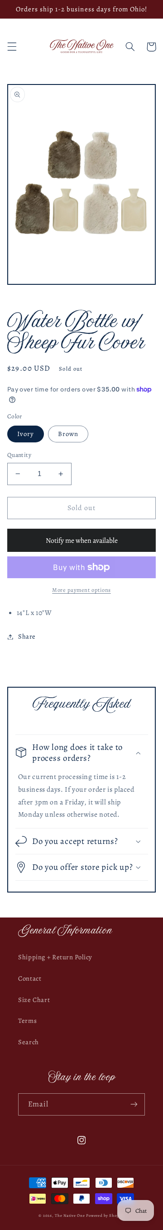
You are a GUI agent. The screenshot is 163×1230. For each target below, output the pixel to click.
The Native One (70, 1215)
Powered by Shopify (105, 1215)
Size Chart (34, 999)
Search (28, 1041)
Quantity (19, 455)
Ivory (25, 433)
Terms (27, 1020)
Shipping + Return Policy (55, 957)
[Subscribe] (134, 1104)
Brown (68, 433)
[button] (11, 46)
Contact (29, 978)
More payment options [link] (81, 590)
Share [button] (27, 636)
